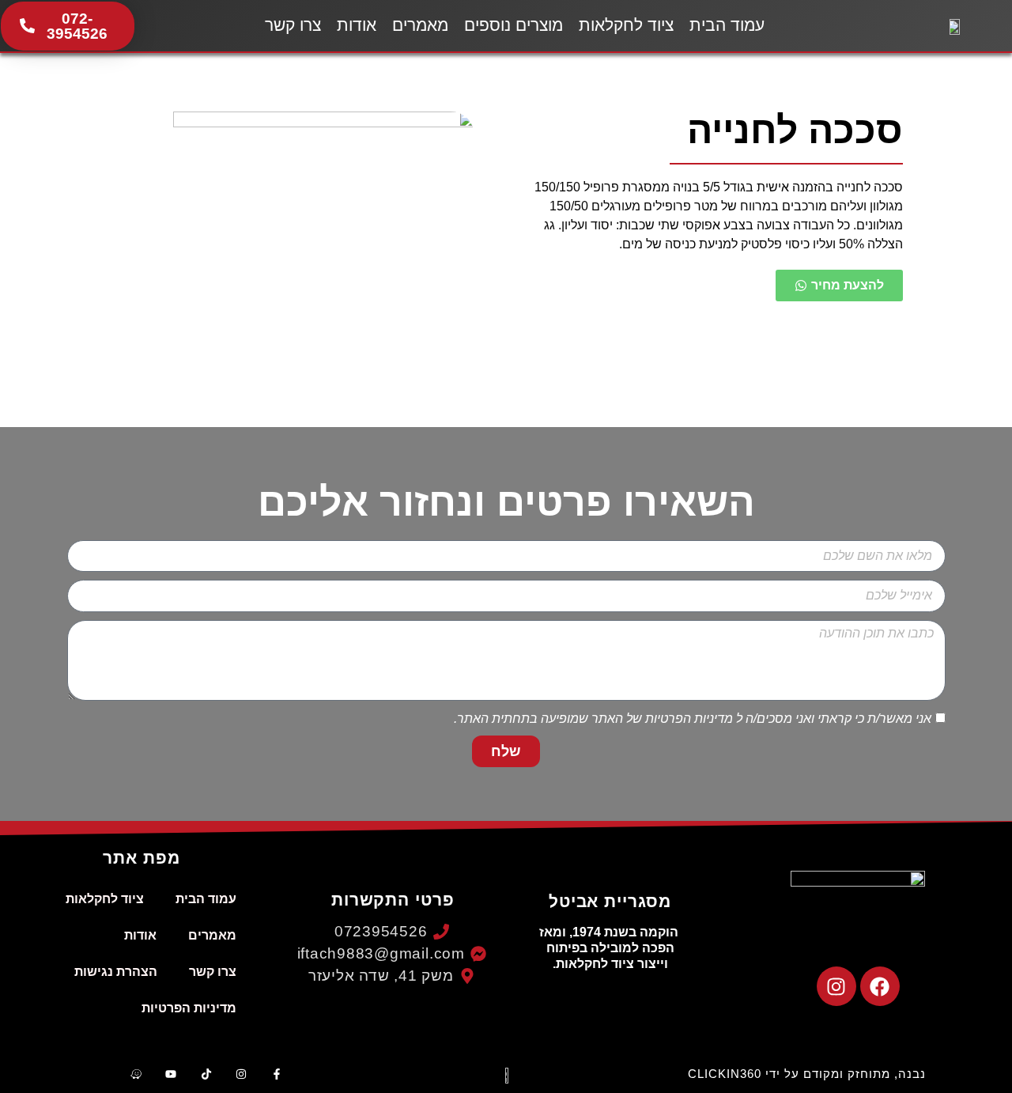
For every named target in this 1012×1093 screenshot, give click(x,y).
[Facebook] (880, 986)
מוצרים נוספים (513, 25)
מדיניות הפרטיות (689, 718)
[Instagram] (836, 986)
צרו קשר (293, 25)
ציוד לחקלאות (626, 25)
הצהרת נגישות (115, 971)
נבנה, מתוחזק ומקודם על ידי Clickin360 (807, 1073)
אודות (356, 25)
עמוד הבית (727, 25)
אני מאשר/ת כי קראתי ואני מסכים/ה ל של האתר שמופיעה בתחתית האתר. (692, 718)
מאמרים (420, 25)
